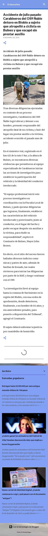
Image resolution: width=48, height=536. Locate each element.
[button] (4, 43)
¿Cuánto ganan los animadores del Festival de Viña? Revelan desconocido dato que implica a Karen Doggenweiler (22, 440)
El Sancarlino (13, 4)
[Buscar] (44, 4)
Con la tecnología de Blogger (25, 526)
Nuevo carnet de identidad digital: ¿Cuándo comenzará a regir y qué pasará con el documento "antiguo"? (24, 494)
